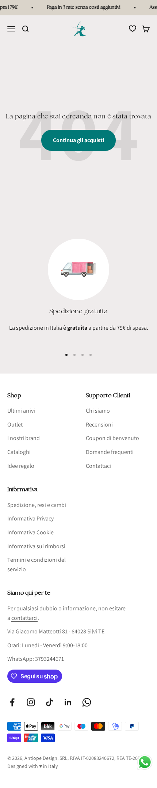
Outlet (15, 424)
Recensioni (99, 424)
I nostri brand (23, 438)
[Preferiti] (132, 28)
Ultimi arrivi (21, 410)
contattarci (24, 618)
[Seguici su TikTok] (49, 702)
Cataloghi (19, 452)
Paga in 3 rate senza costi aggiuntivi (82, 7)
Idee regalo (20, 466)
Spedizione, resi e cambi (36, 505)
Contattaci (98, 466)
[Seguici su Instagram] (31, 702)
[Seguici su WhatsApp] (87, 702)
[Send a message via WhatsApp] (144, 762)
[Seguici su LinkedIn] (68, 702)
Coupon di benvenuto (112, 438)
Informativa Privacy (30, 518)
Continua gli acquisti (78, 140)
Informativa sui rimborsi (36, 546)
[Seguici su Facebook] (12, 702)
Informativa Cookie (30, 532)
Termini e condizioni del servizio (36, 564)
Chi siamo (98, 410)
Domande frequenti (110, 452)
